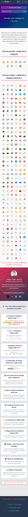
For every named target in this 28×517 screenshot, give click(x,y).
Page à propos (7, 292)
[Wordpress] (20, 296)
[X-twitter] (8, 296)
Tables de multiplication (14, 459)
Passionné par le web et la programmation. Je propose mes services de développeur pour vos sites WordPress (14, 286)
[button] (25, 2)
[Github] (12, 296)
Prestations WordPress (18, 292)
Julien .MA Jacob (14, 279)
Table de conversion (14, 470)
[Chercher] (12, 11)
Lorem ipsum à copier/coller (14, 420)
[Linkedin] (16, 296)
